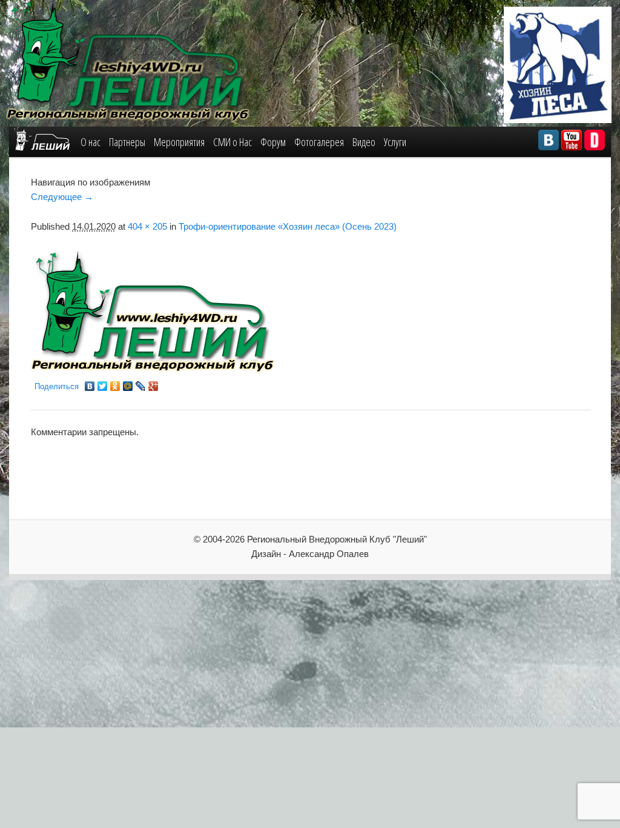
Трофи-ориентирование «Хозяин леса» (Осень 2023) (288, 226)
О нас (91, 142)
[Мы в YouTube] (571, 140)
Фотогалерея (319, 142)
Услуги (395, 142)
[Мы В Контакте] (548, 140)
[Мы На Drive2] (594, 140)
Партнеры (127, 142)
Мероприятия (179, 142)
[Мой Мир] (128, 386)
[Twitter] (102, 386)
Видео (363, 142)
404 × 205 (147, 226)
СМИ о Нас (232, 142)
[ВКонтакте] (90, 386)
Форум (273, 142)
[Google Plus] (153, 386)
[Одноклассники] (115, 386)
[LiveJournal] (140, 386)
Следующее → (62, 197)
